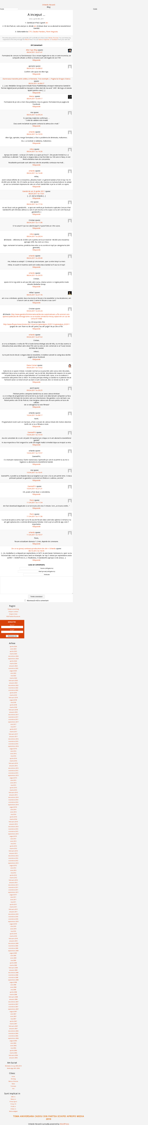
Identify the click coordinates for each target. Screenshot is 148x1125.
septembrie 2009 (13, 951)
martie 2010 (13, 936)
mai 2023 (13, 675)
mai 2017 (13, 727)
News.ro (13, 1099)
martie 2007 (13, 1024)
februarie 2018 (13, 710)
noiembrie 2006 (13, 1033)
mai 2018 (13, 702)
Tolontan (13, 1086)
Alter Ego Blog (31, 50)
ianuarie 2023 (13, 683)
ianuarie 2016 (13, 766)
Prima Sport (13, 1101)
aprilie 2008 (13, 992)
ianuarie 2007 (13, 1028)
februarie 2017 (13, 734)
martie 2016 (13, 761)
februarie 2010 (13, 938)
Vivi (13, 1088)
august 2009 (13, 953)
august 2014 (13, 807)
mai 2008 (13, 989)
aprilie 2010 (13, 933)
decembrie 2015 (13, 768)
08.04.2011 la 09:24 (34, 114)
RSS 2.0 (27, 39)
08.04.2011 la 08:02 (34, 68)
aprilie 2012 (13, 875)
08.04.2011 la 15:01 (36, 193)
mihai (32, 149)
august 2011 (13, 895)
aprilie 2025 (13, 651)
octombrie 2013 (13, 831)
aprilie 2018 (13, 705)
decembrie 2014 (13, 797)
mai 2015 (13, 785)
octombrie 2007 (13, 1006)
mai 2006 (13, 1048)
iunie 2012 (13, 870)
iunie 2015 (13, 783)
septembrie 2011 (13, 892)
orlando (32, 132)
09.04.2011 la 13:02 (34, 367)
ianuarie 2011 (13, 912)
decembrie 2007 (13, 1002)
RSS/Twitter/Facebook (13, 616)
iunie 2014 (13, 812)
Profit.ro (13, 1106)
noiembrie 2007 (13, 1004)
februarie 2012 (13, 880)
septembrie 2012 (13, 863)
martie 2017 (13, 731)
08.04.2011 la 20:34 (34, 236)
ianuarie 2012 (13, 882)
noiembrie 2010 (13, 916)
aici (47, 22)
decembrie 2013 (13, 826)
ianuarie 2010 (13, 941)
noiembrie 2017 (13, 717)
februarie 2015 (13, 792)
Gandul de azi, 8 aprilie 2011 (33, 191)
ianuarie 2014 (13, 824)
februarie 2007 (13, 1026)
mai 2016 (13, 756)
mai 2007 (13, 1019)
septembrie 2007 (13, 1009)
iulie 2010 (13, 926)
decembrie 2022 (13, 685)
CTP (30, 31)
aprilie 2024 (13, 661)
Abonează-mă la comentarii (37, 600)
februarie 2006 (13, 1055)
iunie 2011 (13, 899)
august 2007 (13, 1011)
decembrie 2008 (13, 972)
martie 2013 (13, 848)
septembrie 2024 (13, 658)
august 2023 (13, 671)
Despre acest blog (13, 609)
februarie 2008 (13, 997)
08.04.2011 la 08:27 (36, 83)
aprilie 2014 (13, 817)
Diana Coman (32, 365)
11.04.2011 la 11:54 (34, 502)
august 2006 (13, 1041)
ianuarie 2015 (13, 795)
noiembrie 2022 (13, 688)
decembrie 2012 (13, 856)
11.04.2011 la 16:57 (34, 534)
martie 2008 (13, 994)
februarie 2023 (13, 680)
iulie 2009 (13, 955)
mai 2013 (13, 843)
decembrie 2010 (13, 914)
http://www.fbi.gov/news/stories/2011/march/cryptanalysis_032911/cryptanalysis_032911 (36, 324)
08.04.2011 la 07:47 (34, 52)
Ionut (13, 1076)
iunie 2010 (13, 929)
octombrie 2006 (13, 1036)
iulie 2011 (13, 897)
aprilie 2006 (13, 1050)
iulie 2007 (13, 1014)
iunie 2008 (13, 987)
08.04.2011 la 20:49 (34, 258)
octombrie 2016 (13, 744)
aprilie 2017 (13, 729)
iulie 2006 (13, 1043)
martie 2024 (13, 663)
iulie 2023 (13, 673)
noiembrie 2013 (13, 829)
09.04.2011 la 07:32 (34, 337)
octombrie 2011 (13, 890)
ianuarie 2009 (13, 970)
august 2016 (13, 748)
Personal (55, 38)
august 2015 (13, 778)
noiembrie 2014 (13, 800)
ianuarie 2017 (13, 736)
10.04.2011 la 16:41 (34, 472)
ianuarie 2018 (13, 712)
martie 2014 (13, 819)
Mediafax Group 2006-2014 (13, 1066)
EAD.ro (13, 1097)
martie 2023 (13, 678)
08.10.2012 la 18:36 (36, 551)
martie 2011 (13, 907)
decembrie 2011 (13, 885)
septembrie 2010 (13, 921)
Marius (31, 96)
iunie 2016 (13, 753)
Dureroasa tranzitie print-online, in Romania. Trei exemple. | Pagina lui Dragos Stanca (36, 79)
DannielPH (32, 432)
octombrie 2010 (13, 919)
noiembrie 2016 (13, 741)
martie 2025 (13, 654)
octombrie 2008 (13, 977)
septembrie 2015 (13, 775)
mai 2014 (13, 814)
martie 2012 (13, 877)
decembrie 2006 (13, 1031)
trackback (55, 39)
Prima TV (13, 1104)
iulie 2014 (13, 809)
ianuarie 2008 (13, 999)
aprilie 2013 (13, 846)
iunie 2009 (13, 958)
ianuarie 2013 (13, 853)
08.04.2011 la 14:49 (34, 173)
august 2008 (13, 982)
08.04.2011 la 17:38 (34, 222)
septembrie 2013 (13, 834)
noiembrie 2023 (13, 668)
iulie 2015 (13, 780)
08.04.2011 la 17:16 (34, 204)
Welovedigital (13, 1111)
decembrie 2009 (13, 943)
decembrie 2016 (13, 739)
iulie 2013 (13, 839)
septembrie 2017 (13, 722)
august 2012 (13, 865)
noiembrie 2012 (13, 858)
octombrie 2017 (13, 719)
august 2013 (13, 836)
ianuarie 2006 (13, 1058)
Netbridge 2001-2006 (13, 1068)
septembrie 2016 (13, 746)
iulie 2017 (13, 724)
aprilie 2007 (13, 1021)
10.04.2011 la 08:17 (34, 415)
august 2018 (13, 700)
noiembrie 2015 (13, 770)
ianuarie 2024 (13, 666)
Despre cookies (13, 611)
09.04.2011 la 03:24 (34, 311)
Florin (32, 500)
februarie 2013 (13, 851)
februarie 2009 (13, 968)
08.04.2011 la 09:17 (34, 98)
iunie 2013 (13, 841)
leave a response (44, 39)
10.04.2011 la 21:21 (34, 488)
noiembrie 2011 (13, 887)
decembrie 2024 (13, 656)
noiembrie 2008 (13, 975)
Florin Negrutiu (52, 31)
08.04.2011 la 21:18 (34, 295)
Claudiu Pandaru (39, 31)
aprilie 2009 (13, 963)
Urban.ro (13, 1109)
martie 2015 (13, 790)
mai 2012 (13, 873)
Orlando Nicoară (48, 4)
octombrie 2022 (13, 690)
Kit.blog (13, 1079)
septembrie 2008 (13, 980)
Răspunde (36, 60)
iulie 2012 (13, 868)
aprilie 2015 (13, 787)
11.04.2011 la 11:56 (34, 516)
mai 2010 (13, 931)
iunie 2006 (13, 1045)
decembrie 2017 (13, 714)
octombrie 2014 (13, 802)
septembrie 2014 (13, 804)
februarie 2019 (13, 697)
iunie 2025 (13, 649)
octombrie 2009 (13, 948)
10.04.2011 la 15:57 (34, 453)
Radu (13, 1084)
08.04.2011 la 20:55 (34, 275)
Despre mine (13, 614)
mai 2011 (13, 902)
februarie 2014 (13, 822)
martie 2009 (13, 965)
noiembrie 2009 (13, 946)
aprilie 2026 (13, 646)
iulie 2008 (13, 985)
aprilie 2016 (13, 758)
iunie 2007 (13, 1016)
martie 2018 (13, 707)
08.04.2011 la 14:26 (34, 151)
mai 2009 (13, 960)
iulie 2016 (13, 751)
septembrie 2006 (13, 1038)
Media (50, 38)
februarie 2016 (13, 763)
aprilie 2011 (13, 904)
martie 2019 (13, 695)
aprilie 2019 (13, 693)
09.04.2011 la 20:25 (34, 390)
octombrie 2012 (13, 860)
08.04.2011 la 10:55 (34, 134)
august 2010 (13, 924)
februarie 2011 (13, 909)
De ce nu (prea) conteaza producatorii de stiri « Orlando (33, 548)
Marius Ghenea (13, 1081)
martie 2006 (13, 1053)
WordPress (64, 1124)
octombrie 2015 (13, 773)
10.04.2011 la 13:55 (34, 434)
